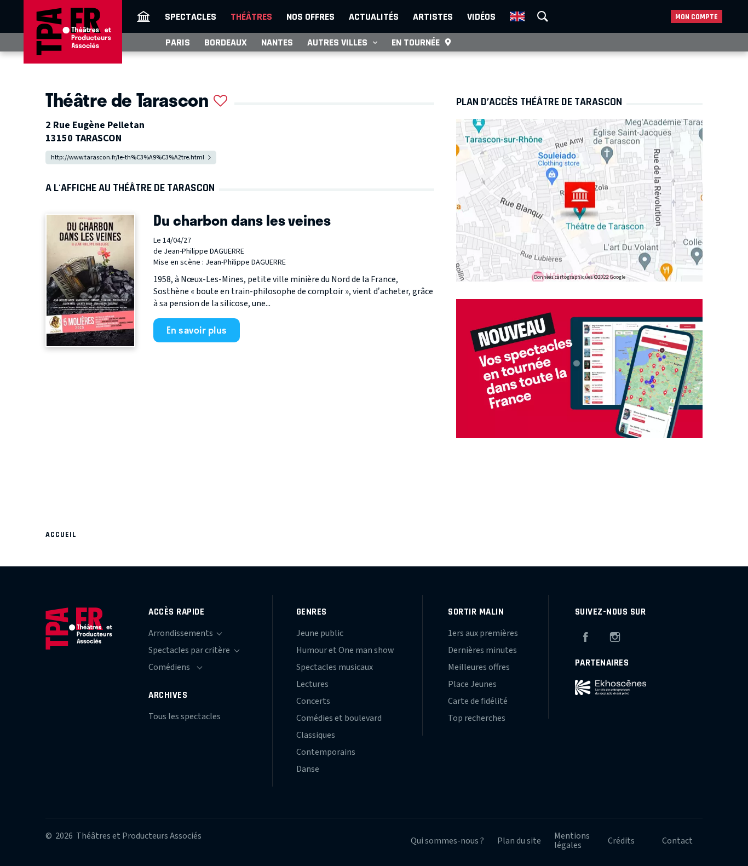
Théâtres (251, 16)
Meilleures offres (479, 667)
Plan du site (519, 841)
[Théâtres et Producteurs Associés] (143, 16)
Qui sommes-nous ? (447, 841)
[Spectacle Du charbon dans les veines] (90, 280)
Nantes (277, 42)
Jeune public (319, 633)
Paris (177, 42)
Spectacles (190, 16)
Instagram (615, 635)
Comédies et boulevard (339, 718)
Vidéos (481, 16)
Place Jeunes (472, 684)
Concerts (313, 701)
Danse (307, 769)
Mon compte (696, 17)
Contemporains (325, 752)
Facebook (585, 635)
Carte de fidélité (478, 701)
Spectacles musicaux (334, 667)
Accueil (61, 534)
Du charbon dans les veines (242, 220)
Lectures (312, 684)
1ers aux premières (483, 633)
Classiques (315, 735)
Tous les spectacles (184, 716)
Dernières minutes (482, 650)
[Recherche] (543, 16)
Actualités (374, 16)
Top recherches (476, 718)
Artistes (433, 16)
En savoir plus (196, 330)
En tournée (416, 42)
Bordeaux (225, 42)
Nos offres (310, 16)
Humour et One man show (345, 650)
